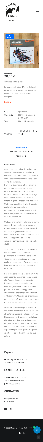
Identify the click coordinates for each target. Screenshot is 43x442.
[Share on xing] (18, 134)
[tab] (21, 152)
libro (20, 121)
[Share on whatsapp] (33, 131)
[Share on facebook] (17, 131)
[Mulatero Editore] (12, 12)
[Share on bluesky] (36, 131)
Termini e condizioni (15, 362)
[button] (37, 12)
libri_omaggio (29, 115)
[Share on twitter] (20, 131)
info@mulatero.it (11, 398)
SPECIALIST (23, 118)
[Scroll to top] (38, 437)
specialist (31, 121)
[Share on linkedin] (30, 131)
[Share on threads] (24, 131)
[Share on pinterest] (27, 131)
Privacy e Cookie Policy (17, 359)
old (24, 121)
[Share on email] (22, 134)
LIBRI (20, 115)
